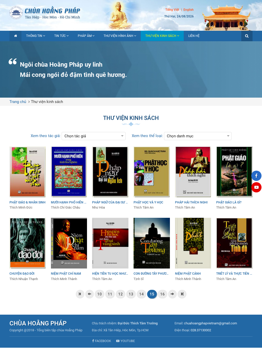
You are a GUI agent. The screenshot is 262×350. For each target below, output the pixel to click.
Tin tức (60, 36)
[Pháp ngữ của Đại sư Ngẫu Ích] (110, 178)
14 (141, 294)
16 (162, 294)
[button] (247, 36)
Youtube (128, 341)
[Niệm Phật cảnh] (193, 249)
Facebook (103, 341)
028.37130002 (201, 330)
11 (110, 294)
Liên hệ (194, 36)
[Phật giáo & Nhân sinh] (27, 178)
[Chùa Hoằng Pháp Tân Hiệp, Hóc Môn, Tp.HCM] (131, 12)
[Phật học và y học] (152, 178)
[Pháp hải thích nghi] (193, 178)
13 (131, 294)
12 (120, 294)
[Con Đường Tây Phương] (152, 249)
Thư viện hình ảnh (118, 36)
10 (99, 294)
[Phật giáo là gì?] (234, 178)
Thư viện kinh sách (160, 36)
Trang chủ (17, 101)
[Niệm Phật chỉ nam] (69, 249)
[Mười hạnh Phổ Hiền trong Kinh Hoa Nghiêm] (69, 178)
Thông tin (34, 36)
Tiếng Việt (172, 10)
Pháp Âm (85, 36)
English (188, 10)
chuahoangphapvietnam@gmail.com (210, 323)
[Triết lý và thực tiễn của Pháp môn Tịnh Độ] (234, 249)
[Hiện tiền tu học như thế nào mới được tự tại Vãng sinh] (110, 249)
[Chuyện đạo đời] (27, 249)
